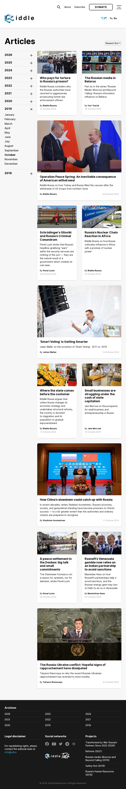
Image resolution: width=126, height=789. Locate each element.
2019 (48, 725)
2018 (88, 725)
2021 (88, 719)
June (8, 137)
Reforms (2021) (93, 751)
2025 (48, 713)
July (7, 141)
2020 (7, 725)
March (8, 123)
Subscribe (79, 7)
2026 (7, 713)
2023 (7, 719)
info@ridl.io (11, 752)
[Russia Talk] (63, 756)
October (10, 154)
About (67, 7)
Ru (111, 18)
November (11, 159)
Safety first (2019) (95, 765)
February (10, 119)
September (12, 150)
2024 (88, 713)
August (9, 145)
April (7, 128)
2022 (48, 719)
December (11, 163)
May (7, 132)
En (115, 18)
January (9, 114)
